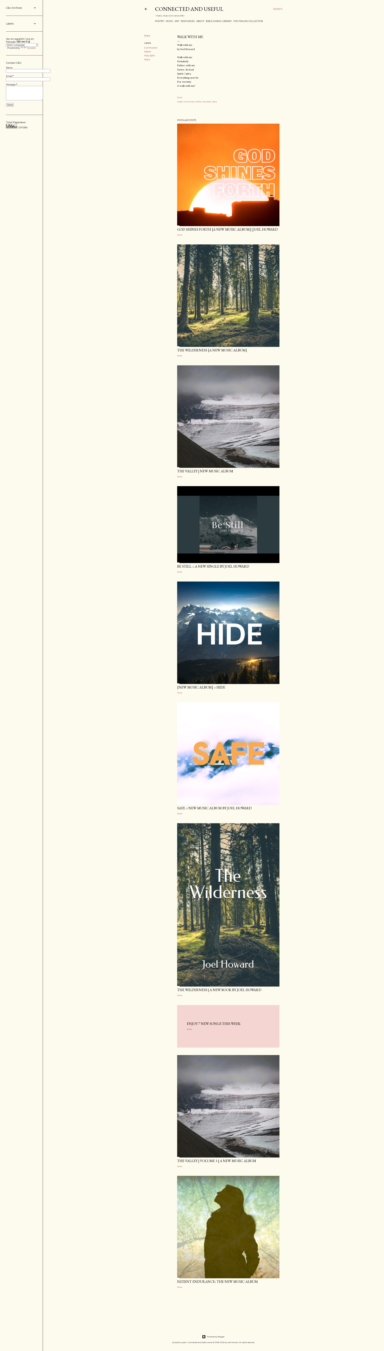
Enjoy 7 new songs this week (213, 1023)
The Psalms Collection (248, 21)
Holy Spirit (149, 55)
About (200, 21)
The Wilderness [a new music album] (212, 350)
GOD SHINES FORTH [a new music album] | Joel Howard (227, 229)
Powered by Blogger (216, 1337)
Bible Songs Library (219, 21)
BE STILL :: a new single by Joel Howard (213, 566)
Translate (31, 48)
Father (147, 51)
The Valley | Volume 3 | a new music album (216, 1160)
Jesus (147, 59)
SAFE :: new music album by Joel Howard (214, 808)
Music (169, 21)
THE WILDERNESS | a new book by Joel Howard (219, 989)
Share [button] (147, 35)
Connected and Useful (189, 8)
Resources (188, 21)
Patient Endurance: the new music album (217, 1281)
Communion (150, 47)
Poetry (159, 21)
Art (177, 21)
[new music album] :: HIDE (201, 687)
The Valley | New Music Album (205, 471)
